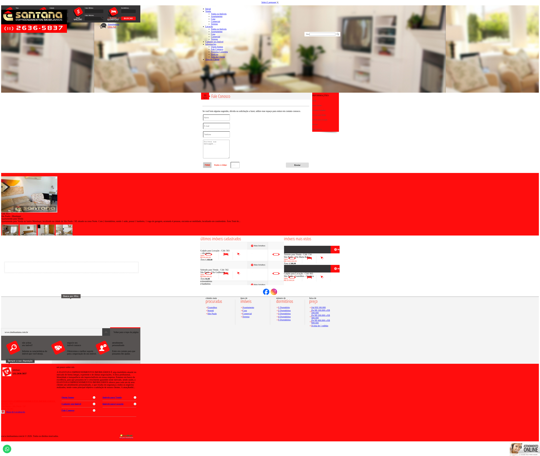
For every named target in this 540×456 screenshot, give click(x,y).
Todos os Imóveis (219, 14)
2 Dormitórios (284, 310)
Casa (213, 19)
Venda (208, 11)
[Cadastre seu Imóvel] (73, 356)
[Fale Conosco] (28, 356)
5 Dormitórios (284, 320)
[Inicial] (34, 32)
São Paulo (212, 313)
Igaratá (211, 310)
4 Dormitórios (284, 317)
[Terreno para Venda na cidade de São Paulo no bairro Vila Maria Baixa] (294, 252)
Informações (210, 44)
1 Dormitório (284, 307)
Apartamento (216, 16)
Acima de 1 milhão (319, 326)
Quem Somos (217, 47)
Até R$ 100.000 (318, 307)
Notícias (214, 54)
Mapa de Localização (15, 412)
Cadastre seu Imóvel (214, 41)
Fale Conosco (217, 49)
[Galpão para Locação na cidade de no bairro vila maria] (210, 248)
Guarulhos (212, 307)
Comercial (215, 21)
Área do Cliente (218, 57)
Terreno (214, 24)
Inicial (208, 9)
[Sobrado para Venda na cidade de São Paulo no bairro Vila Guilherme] (210, 268)
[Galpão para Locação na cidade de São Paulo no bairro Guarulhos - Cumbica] (294, 271)
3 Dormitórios (284, 313)
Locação (209, 26)
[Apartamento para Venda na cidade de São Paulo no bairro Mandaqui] (29, 211)
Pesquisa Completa (219, 52)
